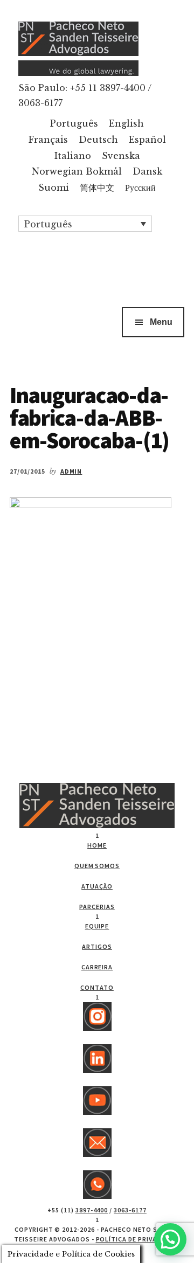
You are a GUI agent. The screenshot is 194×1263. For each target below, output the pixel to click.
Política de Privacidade (138, 1239)
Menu (161, 322)
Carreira (97, 967)
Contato (97, 987)
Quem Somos (97, 866)
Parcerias (97, 907)
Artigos (97, 946)
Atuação (97, 886)
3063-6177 (130, 1210)
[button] (85, 224)
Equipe (97, 926)
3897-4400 (91, 1210)
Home (97, 845)
